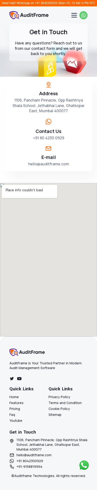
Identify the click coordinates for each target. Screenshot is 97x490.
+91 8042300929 (46, 3)
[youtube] (19, 378)
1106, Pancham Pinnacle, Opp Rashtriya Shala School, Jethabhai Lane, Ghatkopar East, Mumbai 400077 (48, 105)
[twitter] (11, 378)
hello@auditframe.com (48, 163)
